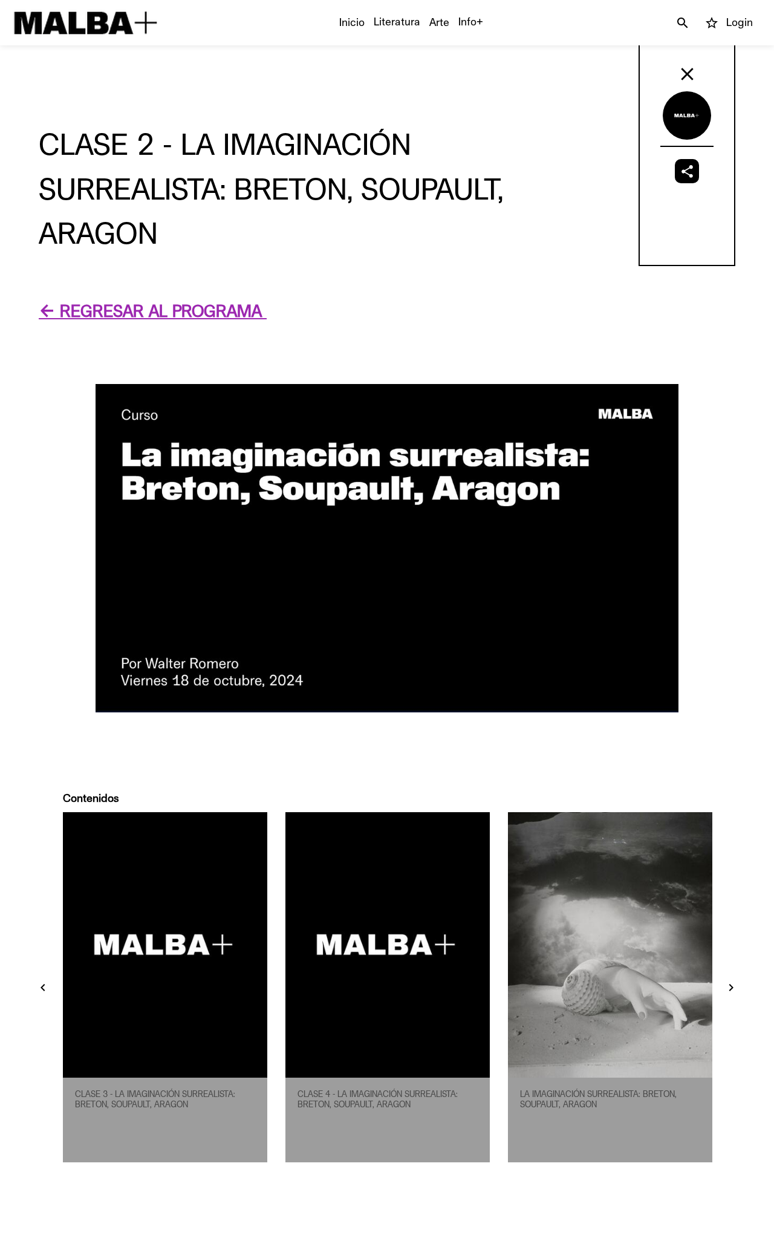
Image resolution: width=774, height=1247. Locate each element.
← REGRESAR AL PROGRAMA (153, 312)
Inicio (352, 22)
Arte (439, 22)
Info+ (470, 21)
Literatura (397, 21)
